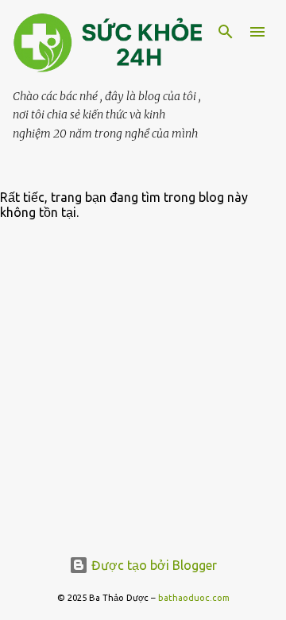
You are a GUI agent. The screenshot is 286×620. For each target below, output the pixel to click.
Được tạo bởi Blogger (152, 565)
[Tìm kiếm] (225, 32)
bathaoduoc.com (194, 598)
